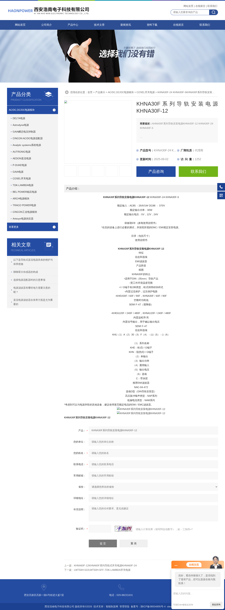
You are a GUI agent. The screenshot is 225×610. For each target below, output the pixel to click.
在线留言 (200, 6)
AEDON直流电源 (22, 158)
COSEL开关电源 (22, 178)
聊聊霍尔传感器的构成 (25, 272)
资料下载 (152, 24)
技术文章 (99, 24)
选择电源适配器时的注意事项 (29, 279)
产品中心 (73, 24)
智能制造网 (112, 606)
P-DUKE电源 (20, 165)
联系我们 (212, 6)
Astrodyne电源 (21, 125)
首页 (90, 92)
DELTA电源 (19, 118)
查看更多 (14, 226)
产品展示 (100, 92)
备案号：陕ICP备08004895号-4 (148, 606)
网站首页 (188, 6)
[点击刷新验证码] (123, 529)
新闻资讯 (125, 24)
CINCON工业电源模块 (25, 211)
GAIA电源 (18, 171)
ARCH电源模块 (21, 198)
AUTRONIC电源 (21, 151)
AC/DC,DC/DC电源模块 (22, 109)
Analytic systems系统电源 (27, 145)
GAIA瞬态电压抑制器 (24, 131)
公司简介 (46, 24)
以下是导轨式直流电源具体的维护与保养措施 (33, 261)
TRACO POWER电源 (24, 205)
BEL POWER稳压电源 (25, 191)
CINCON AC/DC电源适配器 (28, 138)
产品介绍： (73, 188)
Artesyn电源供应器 (23, 218)
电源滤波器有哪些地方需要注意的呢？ (31, 289)
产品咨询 (156, 171)
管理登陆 (124, 606)
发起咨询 (216, 604)
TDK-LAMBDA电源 (23, 185)
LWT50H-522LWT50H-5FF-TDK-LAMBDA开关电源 (102, 569)
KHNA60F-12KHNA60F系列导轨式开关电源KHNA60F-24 (105, 565)
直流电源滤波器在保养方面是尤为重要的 (33, 302)
